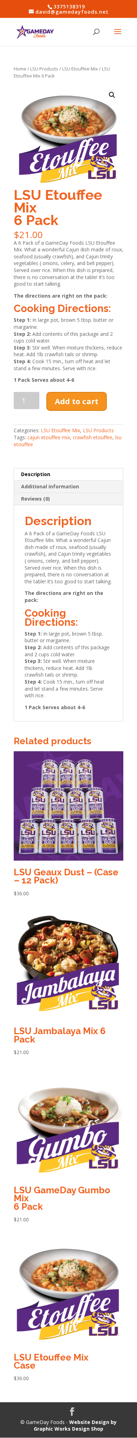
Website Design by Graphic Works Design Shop (75, 1425)
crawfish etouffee (92, 437)
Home (20, 69)
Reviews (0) (35, 498)
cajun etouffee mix (48, 437)
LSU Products (44, 69)
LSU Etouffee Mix (80, 69)
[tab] (68, 474)
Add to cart (76, 401)
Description (35, 474)
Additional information (50, 486)
